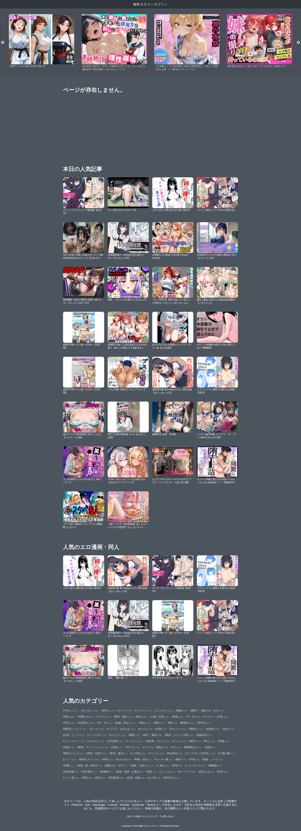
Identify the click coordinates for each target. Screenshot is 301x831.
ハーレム (135, 741)
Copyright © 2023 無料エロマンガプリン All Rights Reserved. (151, 826)
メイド (70, 759)
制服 (182, 710)
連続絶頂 (205, 735)
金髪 (118, 747)
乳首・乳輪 (136, 777)
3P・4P (105, 722)
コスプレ (118, 735)
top (128, 816)
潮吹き (196, 728)
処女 (142, 716)
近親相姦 (71, 771)
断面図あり (193, 747)
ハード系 (71, 777)
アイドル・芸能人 (156, 747)
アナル (104, 716)
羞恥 (135, 735)
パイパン (157, 753)
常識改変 (117, 777)
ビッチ (97, 728)
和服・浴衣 (143, 759)
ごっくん (168, 771)
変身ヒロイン (89, 759)
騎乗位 (187, 722)
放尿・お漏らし (142, 765)
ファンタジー (74, 741)
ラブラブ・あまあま (122, 728)
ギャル (146, 728)
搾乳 (108, 759)
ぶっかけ (165, 710)
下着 (194, 759)
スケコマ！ (154, 816)
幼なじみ (207, 771)
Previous (2, 42)
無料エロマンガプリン (150, 4)
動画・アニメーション (94, 747)
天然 (222, 771)
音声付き (171, 777)
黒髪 (69, 747)
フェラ (125, 710)
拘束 (178, 716)
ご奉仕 (163, 765)
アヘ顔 (194, 716)
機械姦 (216, 765)
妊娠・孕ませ (126, 722)
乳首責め (175, 753)
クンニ (179, 741)
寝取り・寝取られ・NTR (207, 710)
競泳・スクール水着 (180, 735)
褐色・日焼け (97, 753)
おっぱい (90, 710)
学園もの (86, 716)
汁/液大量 (226, 753)
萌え (210, 741)
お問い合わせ (167, 816)
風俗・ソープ (213, 759)
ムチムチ (96, 741)
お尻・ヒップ (74, 735)
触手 (181, 759)
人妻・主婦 (160, 716)
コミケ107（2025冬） (200, 753)
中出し (71, 710)
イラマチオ (97, 735)
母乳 (178, 765)
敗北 (101, 777)
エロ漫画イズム (139, 816)
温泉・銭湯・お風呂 (130, 771)
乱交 (229, 728)
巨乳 (108, 710)
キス (176, 747)
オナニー (178, 728)
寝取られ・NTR (117, 765)
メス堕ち (139, 753)
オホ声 (154, 777)
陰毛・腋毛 (119, 753)
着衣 (160, 722)
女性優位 (90, 771)
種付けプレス (74, 753)
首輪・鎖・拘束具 (90, 765)
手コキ (133, 747)
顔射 (210, 747)
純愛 (69, 765)
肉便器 (213, 728)
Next (298, 42)
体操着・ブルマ (158, 741)
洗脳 (224, 741)
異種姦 (107, 771)
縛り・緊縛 (153, 735)
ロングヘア (187, 771)
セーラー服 (164, 759)
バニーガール (196, 765)
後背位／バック (75, 728)
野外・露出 (124, 716)
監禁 (195, 741)
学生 (69, 722)
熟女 (145, 722)
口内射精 (115, 741)
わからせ (124, 759)
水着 (161, 728)
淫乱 (152, 771)
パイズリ (144, 710)
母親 (87, 777)
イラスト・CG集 (216, 716)
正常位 (204, 722)
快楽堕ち (86, 722)
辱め (69, 716)
